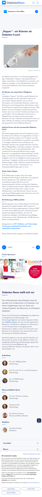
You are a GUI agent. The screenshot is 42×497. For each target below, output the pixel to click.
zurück (10, 247)
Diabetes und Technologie (27, 224)
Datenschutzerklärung (33, 482)
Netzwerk (25, 315)
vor (33, 247)
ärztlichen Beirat (11, 322)
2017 (15, 224)
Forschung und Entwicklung (12, 226)
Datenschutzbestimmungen (31, 454)
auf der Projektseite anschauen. (13, 195)
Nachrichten (16, 228)
